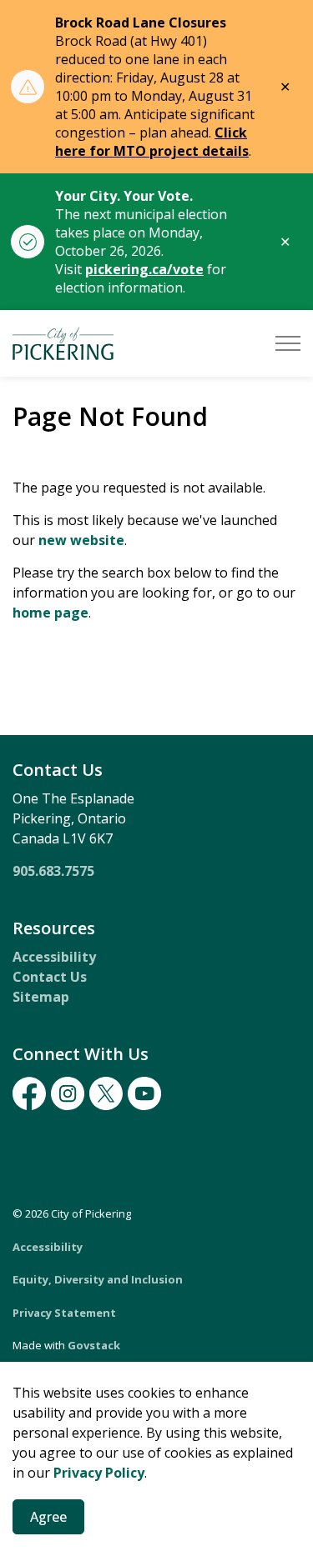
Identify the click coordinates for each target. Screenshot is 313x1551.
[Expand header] (288, 343)
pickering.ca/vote (144, 269)
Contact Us (50, 977)
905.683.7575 (53, 871)
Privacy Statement (64, 1312)
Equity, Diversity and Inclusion (98, 1279)
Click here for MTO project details (152, 141)
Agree (48, 1517)
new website (81, 540)
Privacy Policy (98, 1472)
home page (50, 612)
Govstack (94, 1345)
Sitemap (41, 997)
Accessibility (54, 957)
